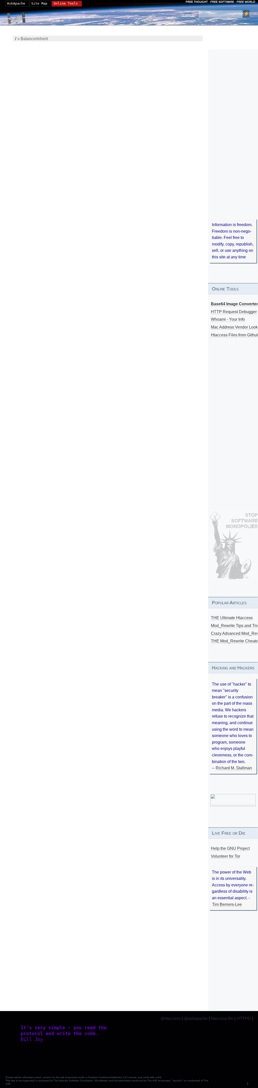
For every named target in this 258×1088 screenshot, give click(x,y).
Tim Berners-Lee (227, 904)
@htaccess (170, 1018)
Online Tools (66, 3)
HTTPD (244, 1018)
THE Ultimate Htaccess (232, 618)
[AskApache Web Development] (19, 17)
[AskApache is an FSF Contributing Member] (233, 804)
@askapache (196, 1018)
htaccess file (222, 1018)
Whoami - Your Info (228, 319)
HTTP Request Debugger (234, 312)
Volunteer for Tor (225, 856)
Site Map (39, 3)
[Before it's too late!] (233, 545)
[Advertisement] (233, 141)
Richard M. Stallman (234, 768)
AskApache (16, 3)
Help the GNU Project (230, 848)
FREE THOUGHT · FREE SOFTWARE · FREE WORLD (220, 1)
